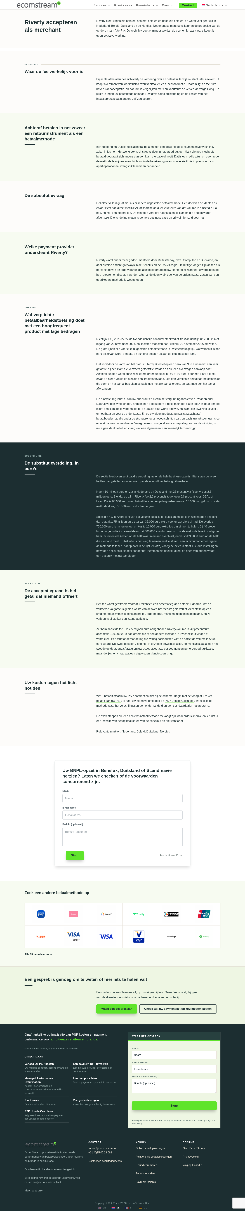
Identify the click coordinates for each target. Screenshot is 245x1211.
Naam (65, 791)
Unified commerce (146, 1165)
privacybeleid (169, 1121)
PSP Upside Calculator (179, 700)
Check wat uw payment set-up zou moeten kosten (178, 1008)
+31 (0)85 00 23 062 (100, 1152)
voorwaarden (189, 1121)
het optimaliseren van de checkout (139, 720)
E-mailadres (69, 807)
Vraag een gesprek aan (116, 1008)
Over (165, 5)
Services (100, 5)
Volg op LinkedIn (192, 1165)
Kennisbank (145, 5)
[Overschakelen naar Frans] (129, 1208)
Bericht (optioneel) (72, 824)
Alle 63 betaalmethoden (39, 954)
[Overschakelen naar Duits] (142, 1208)
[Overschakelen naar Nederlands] (115, 1208)
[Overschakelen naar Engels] (102, 1208)
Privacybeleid (191, 1156)
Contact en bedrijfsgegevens (105, 1160)
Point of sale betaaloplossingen (154, 1156)
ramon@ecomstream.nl (102, 1148)
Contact (188, 5)
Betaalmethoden (145, 1173)
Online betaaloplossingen (150, 1148)
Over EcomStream (194, 1148)
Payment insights (146, 1181)
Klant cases (123, 5)
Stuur (75, 855)
